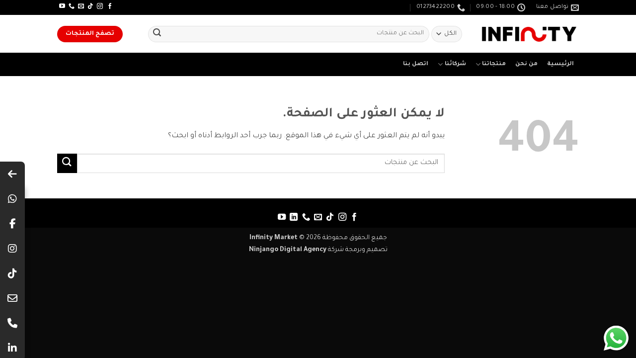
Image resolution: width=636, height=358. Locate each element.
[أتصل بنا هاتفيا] (72, 6)
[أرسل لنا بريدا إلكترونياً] (81, 6)
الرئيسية (560, 64)
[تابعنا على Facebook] (110, 6)
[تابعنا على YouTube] (62, 6)
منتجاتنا (494, 64)
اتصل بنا (415, 64)
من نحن (526, 64)
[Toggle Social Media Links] (12, 174)
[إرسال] (157, 34)
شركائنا (455, 64)
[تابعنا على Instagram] (100, 6)
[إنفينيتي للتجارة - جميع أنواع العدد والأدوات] (529, 34)
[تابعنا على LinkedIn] (294, 217)
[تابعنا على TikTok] (90, 6)
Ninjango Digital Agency (287, 250)
